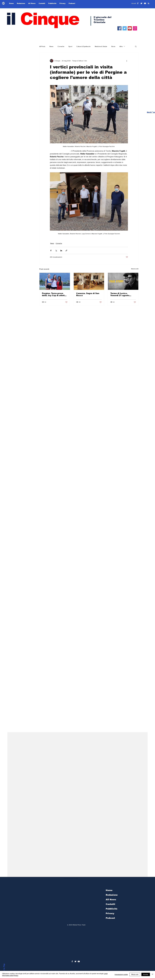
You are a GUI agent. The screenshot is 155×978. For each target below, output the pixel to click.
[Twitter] (125, 28)
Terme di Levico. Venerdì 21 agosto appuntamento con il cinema (121, 294)
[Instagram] (135, 28)
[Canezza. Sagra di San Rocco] (89, 281)
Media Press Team (79, 925)
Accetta (145, 974)
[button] (136, 46)
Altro (121, 46)
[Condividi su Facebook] (51, 251)
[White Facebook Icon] (72, 961)
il (42, 18)
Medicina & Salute (101, 46)
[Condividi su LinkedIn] (61, 251)
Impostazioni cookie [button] (121, 974)
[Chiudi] (152, 974)
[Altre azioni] (126, 60)
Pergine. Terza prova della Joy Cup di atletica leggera (54, 294)
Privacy (110, 913)
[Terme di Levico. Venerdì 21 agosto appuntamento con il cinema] (123, 281)
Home (109, 890)
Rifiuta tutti (134, 974)
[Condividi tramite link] (66, 251)
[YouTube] (130, 28)
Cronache (61, 46)
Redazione (112, 895)
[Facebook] (119, 28)
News (51, 46)
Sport (70, 46)
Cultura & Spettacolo (83, 46)
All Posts (42, 46)
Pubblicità (111, 909)
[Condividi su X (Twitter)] (56, 251)
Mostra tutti (134, 269)
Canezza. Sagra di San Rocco (87, 294)
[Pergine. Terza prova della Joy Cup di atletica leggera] (54, 281)
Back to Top (4, 969)
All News (111, 899)
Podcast (110, 918)
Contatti (110, 904)
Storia (113, 46)
